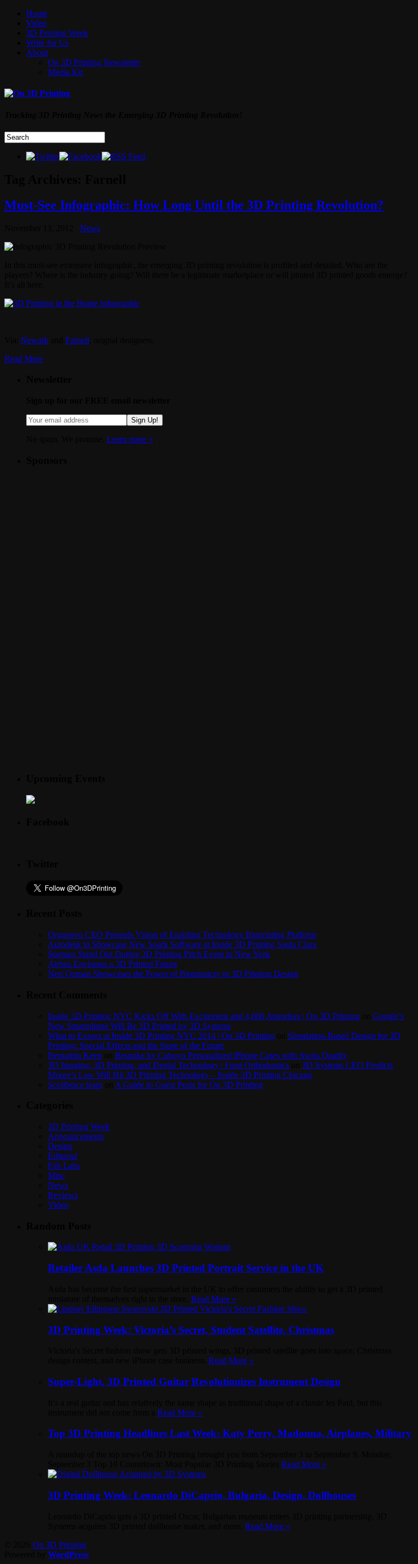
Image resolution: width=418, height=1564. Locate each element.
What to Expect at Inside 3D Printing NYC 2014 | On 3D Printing (161, 1035)
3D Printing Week (57, 33)
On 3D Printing (59, 1544)
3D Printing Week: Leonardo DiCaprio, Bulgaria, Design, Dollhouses (202, 1495)
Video (36, 23)
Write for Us (47, 42)
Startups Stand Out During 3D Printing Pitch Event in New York (159, 954)
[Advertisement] (107, 544)
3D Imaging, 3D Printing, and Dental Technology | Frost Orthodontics (168, 1065)
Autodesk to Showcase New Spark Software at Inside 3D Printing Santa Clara (182, 944)
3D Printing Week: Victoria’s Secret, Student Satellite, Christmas (191, 1330)
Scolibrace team (75, 1084)
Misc (56, 1175)
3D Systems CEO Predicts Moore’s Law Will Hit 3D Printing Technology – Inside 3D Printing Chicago (220, 1069)
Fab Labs (64, 1165)
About (37, 52)
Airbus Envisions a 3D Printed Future (112, 964)
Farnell (77, 340)
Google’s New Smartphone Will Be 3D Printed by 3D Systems (226, 1021)
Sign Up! (144, 420)
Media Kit (65, 72)
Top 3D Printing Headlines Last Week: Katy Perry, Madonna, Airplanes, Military (229, 1433)
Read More (23, 358)
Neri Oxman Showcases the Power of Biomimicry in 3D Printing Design (173, 973)
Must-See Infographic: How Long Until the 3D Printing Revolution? (194, 205)
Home (36, 13)
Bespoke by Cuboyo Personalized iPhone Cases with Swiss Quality (231, 1055)
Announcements (76, 1136)
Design (60, 1146)
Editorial (62, 1155)
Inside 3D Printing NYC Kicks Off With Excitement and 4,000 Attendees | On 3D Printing (204, 1016)
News (90, 228)
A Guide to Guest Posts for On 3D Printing (189, 1084)
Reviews (63, 1195)
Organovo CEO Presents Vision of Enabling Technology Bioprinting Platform (182, 934)
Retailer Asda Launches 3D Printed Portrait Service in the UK (186, 1268)
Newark (34, 340)
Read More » (213, 1299)
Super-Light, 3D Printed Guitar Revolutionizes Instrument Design (194, 1381)
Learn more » (130, 439)
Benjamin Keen (75, 1055)
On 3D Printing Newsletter (94, 62)
